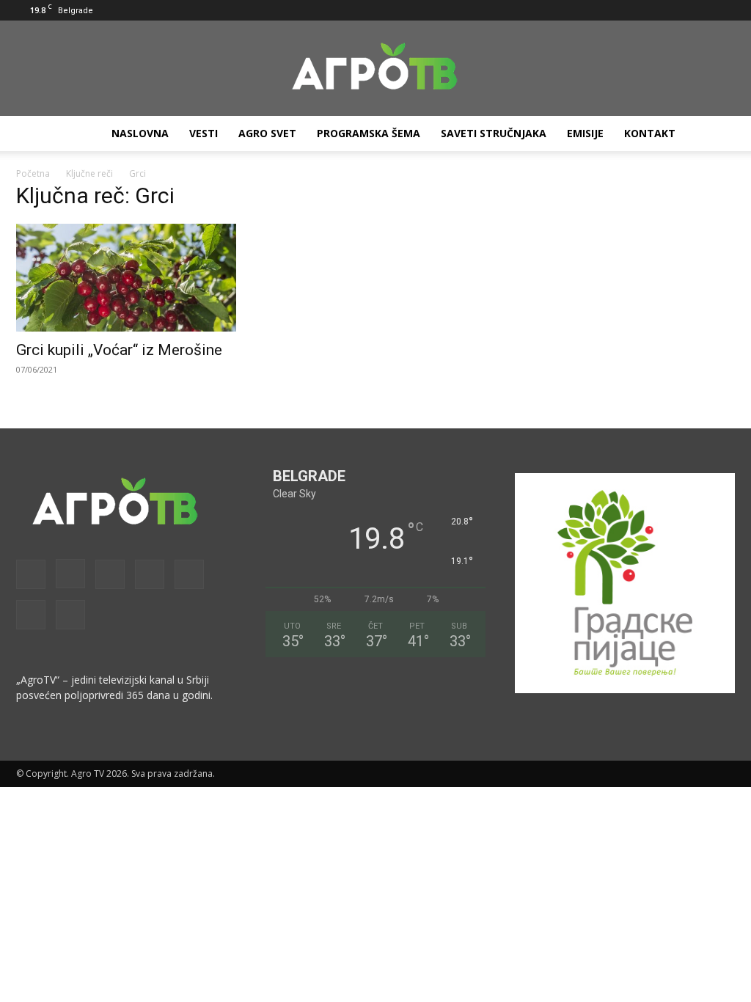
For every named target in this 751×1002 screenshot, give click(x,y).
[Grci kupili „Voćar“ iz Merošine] (126, 278)
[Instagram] (603, 10)
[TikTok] (675, 10)
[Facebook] (579, 10)
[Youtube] (724, 10)
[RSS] (651, 10)
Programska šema (368, 133)
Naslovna (140, 133)
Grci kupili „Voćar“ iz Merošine (119, 350)
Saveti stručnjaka (493, 133)
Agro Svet (267, 133)
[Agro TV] (375, 69)
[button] (557, 9)
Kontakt (649, 133)
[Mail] (627, 10)
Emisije (585, 133)
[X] (700, 10)
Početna (33, 173)
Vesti (203, 133)
